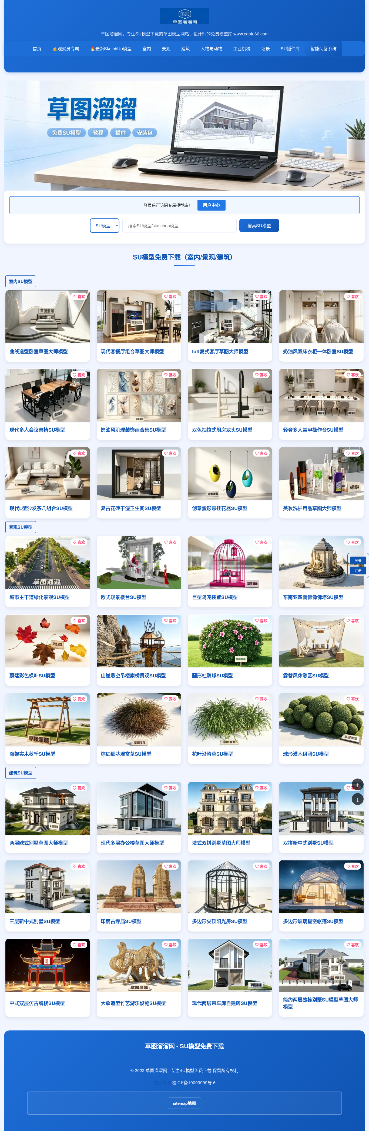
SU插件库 (290, 48)
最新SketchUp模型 (111, 48)
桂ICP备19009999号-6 (194, 1082)
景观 (166, 48)
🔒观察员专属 (65, 48)
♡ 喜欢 (79, 296)
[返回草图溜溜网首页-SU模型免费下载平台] (184, 21)
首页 (37, 48)
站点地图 (162, 1082)
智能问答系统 (324, 48)
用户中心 (211, 205)
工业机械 (241, 48)
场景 (265, 48)
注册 (358, 570)
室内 (146, 48)
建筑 (185, 48)
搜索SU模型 (259, 225)
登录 (358, 560)
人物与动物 (211, 48)
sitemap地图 (184, 1103)
